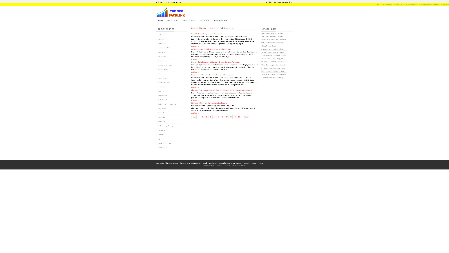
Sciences (161, 130)
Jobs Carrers (162, 91)
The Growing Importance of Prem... (274, 55)
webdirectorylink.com (406, 4)
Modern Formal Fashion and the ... (274, 43)
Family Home (162, 61)
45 (218, 117)
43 (210, 117)
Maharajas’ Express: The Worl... (273, 33)
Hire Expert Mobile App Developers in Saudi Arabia (209, 103)
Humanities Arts (164, 82)
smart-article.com (257, 163)
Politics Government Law (167, 104)
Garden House (163, 78)
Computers (162, 43)
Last (246, 117)
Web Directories (164, 147)
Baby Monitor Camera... (270, 46)
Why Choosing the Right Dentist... (274, 65)
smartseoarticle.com (390, 4)
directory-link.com (375, 4)
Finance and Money (165, 65)
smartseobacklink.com (438, 4)
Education (161, 52)
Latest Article (220, 20)
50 (239, 117)
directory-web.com (422, 4)
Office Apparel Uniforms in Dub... (273, 71)
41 (202, 117)
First (194, 117)
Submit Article (189, 20)
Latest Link (205, 20)
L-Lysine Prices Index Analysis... (273, 62)
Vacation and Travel (165, 143)
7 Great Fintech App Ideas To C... (273, 68)
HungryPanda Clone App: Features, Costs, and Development (212, 75)
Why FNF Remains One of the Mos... (274, 40)
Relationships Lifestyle (166, 126)
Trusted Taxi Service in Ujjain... (273, 49)
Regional (161, 121)
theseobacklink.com (198, 28)
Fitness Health (163, 69)
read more (195, 46)
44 (214, 117)
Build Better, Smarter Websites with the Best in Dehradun (211, 49)
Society (161, 134)
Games (160, 74)
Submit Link (172, 20)
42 (206, 117)
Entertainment (163, 56)
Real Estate (162, 108)
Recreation (162, 113)
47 (226, 117)
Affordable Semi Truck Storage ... (273, 77)
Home (160, 20)
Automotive (162, 35)
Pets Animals (162, 100)
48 (231, 117)
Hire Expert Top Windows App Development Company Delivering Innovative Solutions (221, 90)
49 (235, 117)
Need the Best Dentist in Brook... (273, 52)
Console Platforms (164, 48)
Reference (162, 117)
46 (222, 117)
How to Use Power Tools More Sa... (274, 74)
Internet (161, 87)
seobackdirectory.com (227, 163)
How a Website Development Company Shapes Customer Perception (215, 62)
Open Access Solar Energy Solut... (274, 59)
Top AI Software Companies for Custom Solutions (208, 34)
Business (161, 39)
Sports (160, 139)
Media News (162, 95)
